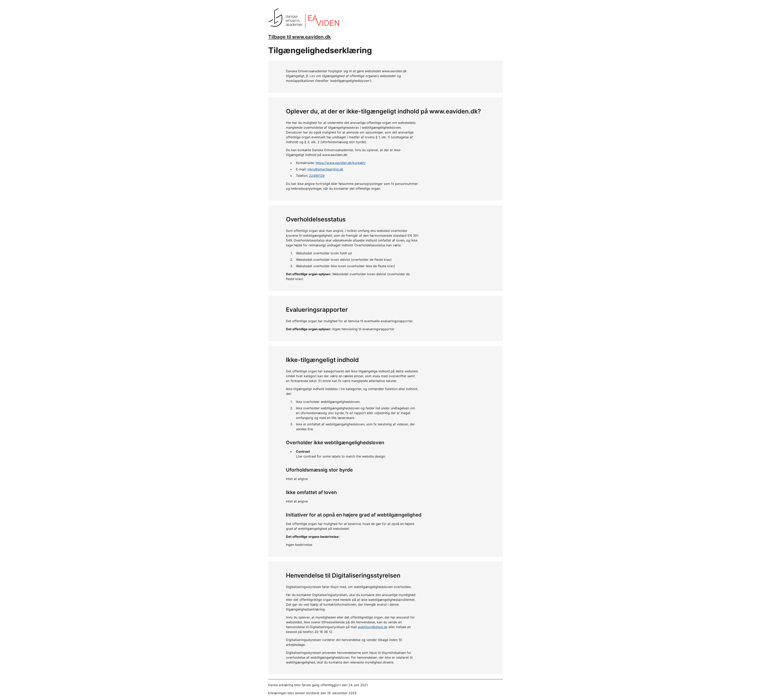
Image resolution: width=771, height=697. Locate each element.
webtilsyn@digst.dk (373, 627)
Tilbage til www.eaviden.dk (299, 37)
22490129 (316, 176)
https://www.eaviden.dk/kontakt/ (341, 163)
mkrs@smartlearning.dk (325, 169)
